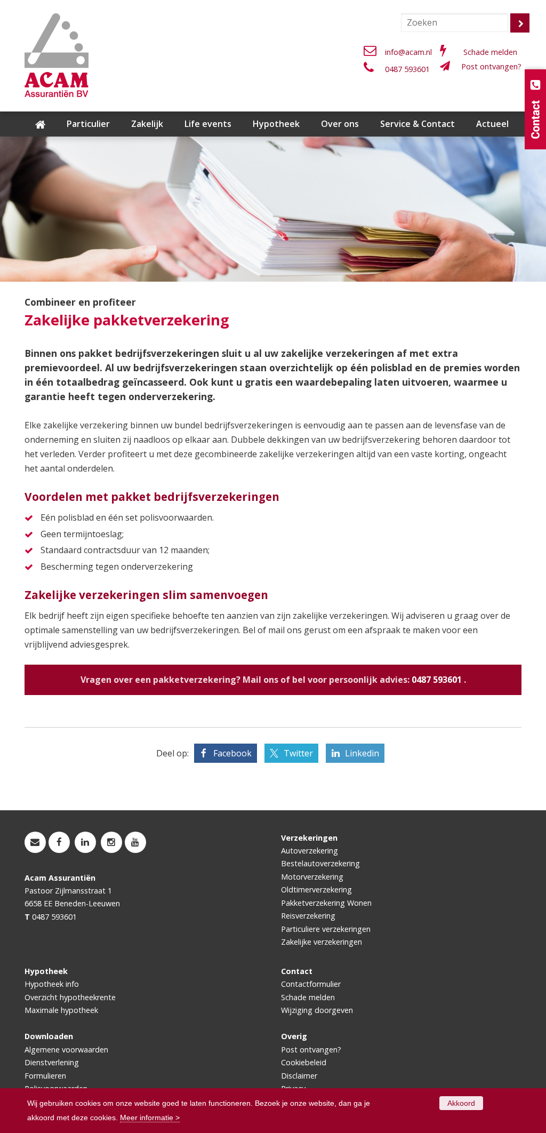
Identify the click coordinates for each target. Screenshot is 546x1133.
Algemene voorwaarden (66, 1049)
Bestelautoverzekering (320, 863)
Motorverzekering (312, 877)
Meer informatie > (150, 1117)
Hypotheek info (52, 984)
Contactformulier (311, 984)
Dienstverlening (52, 1062)
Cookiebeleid (303, 1062)
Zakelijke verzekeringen (321, 942)
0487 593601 (407, 69)
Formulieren (45, 1076)
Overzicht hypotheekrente (70, 997)
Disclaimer (299, 1076)
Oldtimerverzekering (316, 889)
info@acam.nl (408, 52)
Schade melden (490, 52)
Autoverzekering (309, 850)
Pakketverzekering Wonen (326, 903)
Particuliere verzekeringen (326, 929)
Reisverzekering (308, 916)
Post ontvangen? (491, 66)
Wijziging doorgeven (317, 1010)
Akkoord (461, 1103)
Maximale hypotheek (61, 1010)
